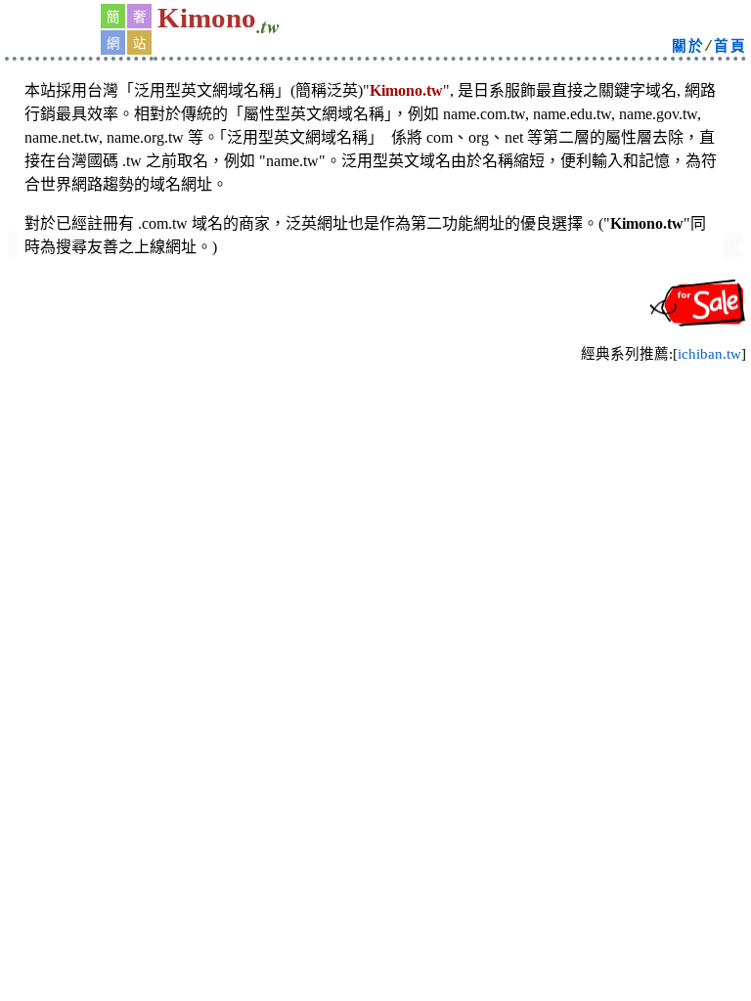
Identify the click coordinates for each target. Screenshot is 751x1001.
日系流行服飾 (733, 255)
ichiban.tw (709, 354)
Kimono (206, 17)
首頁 (730, 47)
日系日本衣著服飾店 (13, 247)
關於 (688, 47)
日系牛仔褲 (13, 254)
